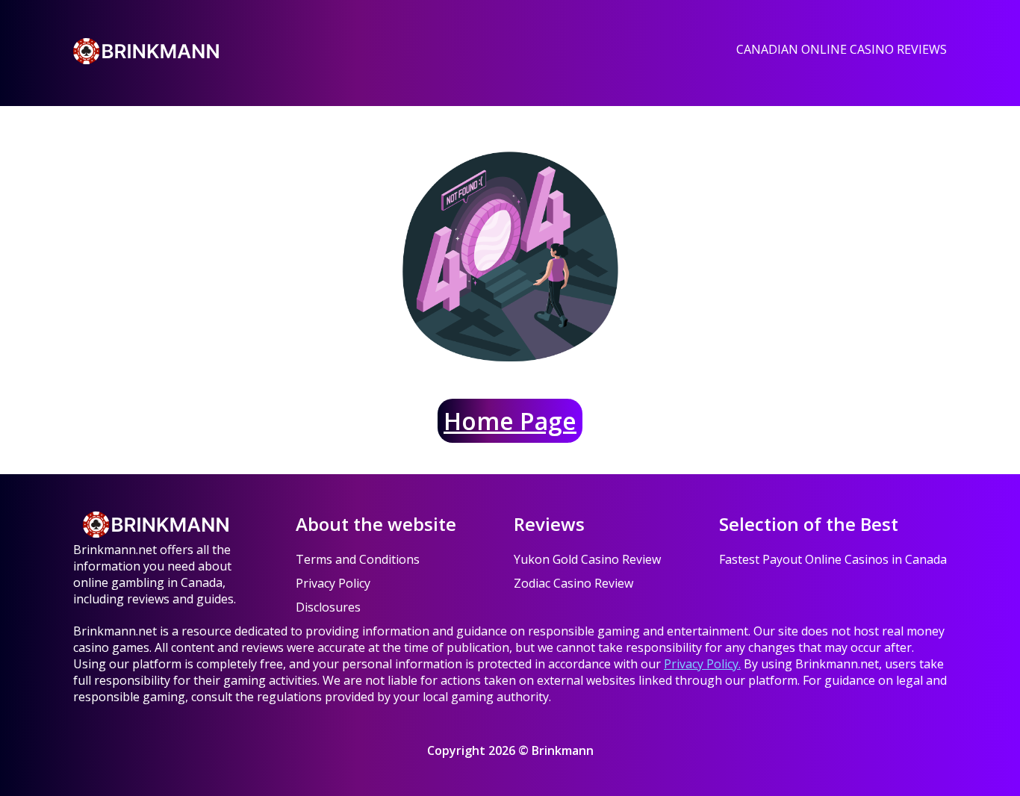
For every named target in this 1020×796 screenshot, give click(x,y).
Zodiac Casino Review (573, 583)
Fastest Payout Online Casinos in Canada (833, 559)
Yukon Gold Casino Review (587, 559)
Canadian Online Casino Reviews (841, 49)
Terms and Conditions (358, 559)
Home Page (510, 421)
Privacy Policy (333, 583)
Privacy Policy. (702, 664)
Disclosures (328, 607)
